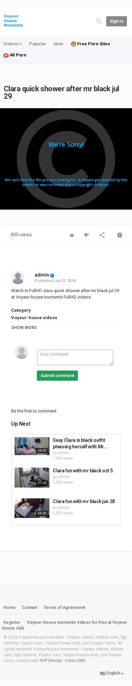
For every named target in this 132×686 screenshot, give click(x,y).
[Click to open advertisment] (66, 159)
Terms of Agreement (64, 607)
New (58, 43)
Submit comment (57, 375)
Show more (24, 327)
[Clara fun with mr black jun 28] (32, 508)
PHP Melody (51, 660)
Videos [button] (10, 43)
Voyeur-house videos (34, 317)
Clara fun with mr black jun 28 (84, 501)
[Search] (99, 21)
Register (11, 622)
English (113, 673)
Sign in (116, 21)
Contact (29, 607)
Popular (37, 43)
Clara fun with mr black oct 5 (83, 470)
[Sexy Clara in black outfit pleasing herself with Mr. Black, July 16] (32, 446)
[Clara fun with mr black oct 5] (32, 477)
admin (42, 275)
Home (9, 607)
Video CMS (75, 660)
